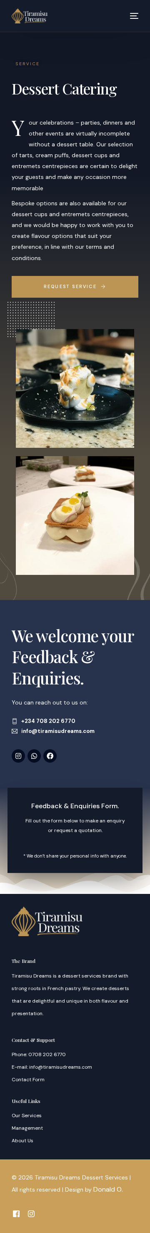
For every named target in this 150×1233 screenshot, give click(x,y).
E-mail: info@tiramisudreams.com (52, 1067)
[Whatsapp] (34, 756)
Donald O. (108, 1189)
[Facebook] (50, 756)
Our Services (27, 1115)
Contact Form (28, 1079)
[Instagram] (18, 756)
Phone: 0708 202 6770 (39, 1054)
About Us (22, 1140)
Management (27, 1128)
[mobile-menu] (130, 15)
